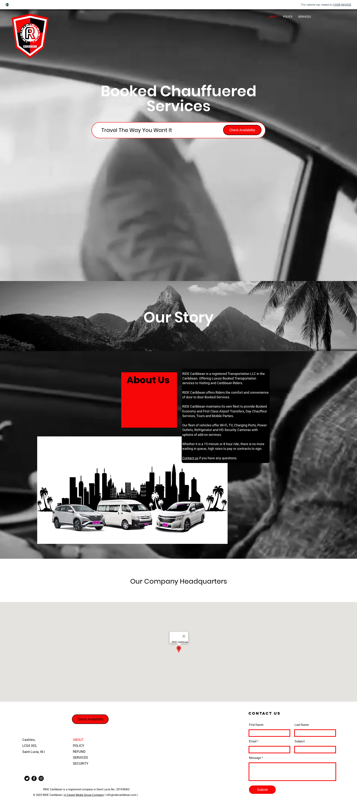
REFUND (79, 751)
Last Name (302, 724)
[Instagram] (41, 778)
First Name (256, 724)
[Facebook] (34, 778)
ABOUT (78, 740)
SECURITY (80, 763)
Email (253, 741)
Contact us (190, 458)
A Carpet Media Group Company (84, 795)
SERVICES (80, 757)
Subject (300, 741)
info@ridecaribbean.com (121, 795)
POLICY (78, 746)
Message (255, 757)
